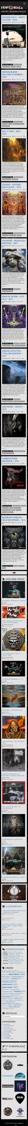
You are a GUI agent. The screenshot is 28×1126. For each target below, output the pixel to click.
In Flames (16, 996)
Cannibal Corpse (5, 980)
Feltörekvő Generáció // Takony (13, 877)
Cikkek (11, 64)
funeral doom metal (8, 991)
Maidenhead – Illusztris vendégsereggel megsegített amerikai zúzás (13, 955)
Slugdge (19, 235)
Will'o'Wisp (15, 179)
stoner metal (5, 1007)
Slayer (10, 1005)
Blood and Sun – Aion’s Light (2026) (12, 840)
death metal (5, 235)
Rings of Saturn (6, 345)
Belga (15, 566)
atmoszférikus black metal (9, 972)
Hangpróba (5, 1035)
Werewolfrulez (7, 22)
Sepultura (5, 1005)
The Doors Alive (8, 918)
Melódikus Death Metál (18, 124)
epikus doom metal (15, 989)
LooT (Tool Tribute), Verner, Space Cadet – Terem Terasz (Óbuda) (12, 925)
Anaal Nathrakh (16, 506)
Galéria (4, 1034)
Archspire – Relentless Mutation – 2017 (13, 241)
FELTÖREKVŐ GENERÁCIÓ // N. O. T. (13, 679)
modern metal (5, 1000)
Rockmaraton (17, 1003)
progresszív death (18, 177)
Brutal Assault (18, 977)
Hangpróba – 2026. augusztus (15, 952)
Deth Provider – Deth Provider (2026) (13, 742)
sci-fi (12, 345)
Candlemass (16, 978)
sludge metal (13, 235)
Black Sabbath (7, 977)
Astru (11, 508)
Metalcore (11, 998)
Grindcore (5, 993)
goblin (10, 124)
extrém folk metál (18, 122)
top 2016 (11, 512)
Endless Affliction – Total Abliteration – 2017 (12, 353)
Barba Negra (21, 972)
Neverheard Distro (19, 1000)
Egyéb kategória (6, 1033)
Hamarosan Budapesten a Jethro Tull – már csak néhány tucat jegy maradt (13, 961)
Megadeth (5, 998)
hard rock (13, 67)
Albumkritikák (6, 64)
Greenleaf (18, 510)
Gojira (13, 510)
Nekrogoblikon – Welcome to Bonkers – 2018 (13, 74)
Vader (12, 1008)
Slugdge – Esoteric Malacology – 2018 (11, 185)
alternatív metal (17, 64)
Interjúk (5, 1027)
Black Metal (17, 974)
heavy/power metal (15, 994)
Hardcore (13, 993)
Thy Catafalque (6, 1008)
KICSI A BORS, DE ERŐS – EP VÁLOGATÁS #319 (11, 807)
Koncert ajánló (7, 1028)
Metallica (18, 998)
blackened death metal (19, 233)
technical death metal (7, 291)
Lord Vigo (5, 512)
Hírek (4, 1037)
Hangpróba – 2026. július (15, 963)
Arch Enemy (15, 970)
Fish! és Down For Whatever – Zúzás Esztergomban (13, 621)
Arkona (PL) (5, 508)
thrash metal (14, 1007)
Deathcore (22, 343)
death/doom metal (9, 982)
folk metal (5, 124)
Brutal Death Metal (6, 978)
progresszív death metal (8, 453)
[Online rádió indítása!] (14, 892)
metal (4, 568)
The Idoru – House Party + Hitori (14, 933)
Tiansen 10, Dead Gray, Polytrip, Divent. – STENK (13, 940)
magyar (18, 67)
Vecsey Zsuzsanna (8, 624)
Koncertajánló (7, 1038)
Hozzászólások (14, 949)
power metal (10, 1001)
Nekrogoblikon (6, 126)
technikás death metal (19, 401)
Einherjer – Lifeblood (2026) (12, 710)
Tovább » (4, 62)
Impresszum (20, 1123)
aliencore (16, 343)
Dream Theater (6, 989)
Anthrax (23, 506)
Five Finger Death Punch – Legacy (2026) (11, 654)
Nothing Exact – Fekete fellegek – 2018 (13, 18)
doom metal (10, 987)
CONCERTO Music (14, 980)
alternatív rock (6, 67)
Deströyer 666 (17, 508)
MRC (5, 879)
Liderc (5, 602)
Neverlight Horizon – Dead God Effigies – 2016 (13, 518)
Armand (6, 810)
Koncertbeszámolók (8, 1030)
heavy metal (7, 997)
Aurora (5, 843)
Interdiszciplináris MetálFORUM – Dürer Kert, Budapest (13, 911)
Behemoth (5, 974)
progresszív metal (7, 179)
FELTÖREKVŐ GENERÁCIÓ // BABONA (13, 601)
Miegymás (9, 506)
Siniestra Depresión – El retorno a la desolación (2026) (13, 774)
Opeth (4, 1001)
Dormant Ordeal (6, 510)
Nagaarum (5, 957)
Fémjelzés (19, 991)
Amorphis (4, 970)
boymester (6, 712)
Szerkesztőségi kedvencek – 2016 (10, 459)
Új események (13, 906)
